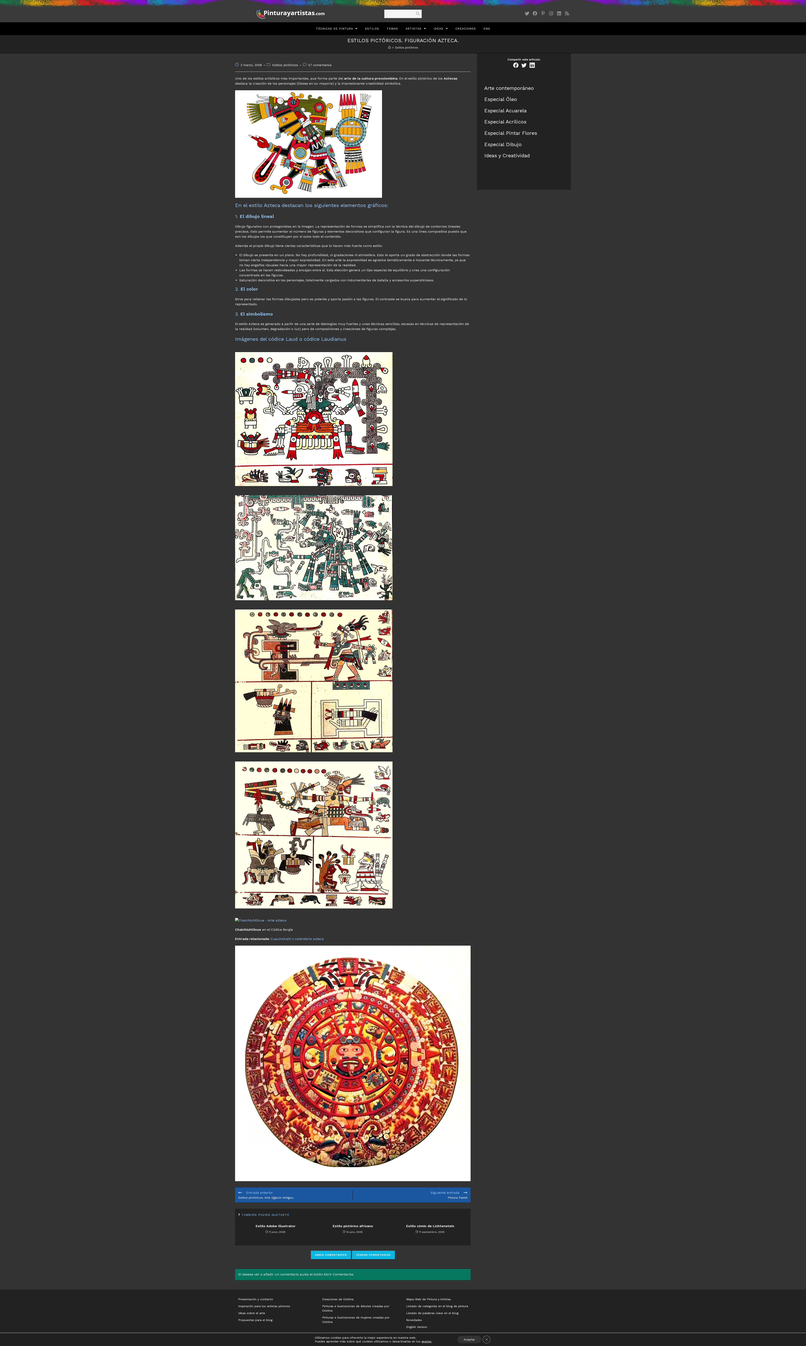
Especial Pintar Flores (510, 133)
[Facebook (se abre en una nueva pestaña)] (535, 13)
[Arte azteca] (314, 419)
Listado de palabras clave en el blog (432, 1313)
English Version (416, 1327)
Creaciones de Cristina (337, 1299)
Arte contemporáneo (509, 88)
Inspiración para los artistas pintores (264, 1306)
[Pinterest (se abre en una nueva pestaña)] (543, 13)
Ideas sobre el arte (251, 1313)
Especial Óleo (500, 99)
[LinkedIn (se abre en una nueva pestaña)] (559, 13)
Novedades (414, 1320)
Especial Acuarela (505, 111)
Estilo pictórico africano (353, 1226)
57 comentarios (320, 65)
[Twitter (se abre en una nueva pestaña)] (527, 13)
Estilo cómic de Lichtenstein (430, 1226)
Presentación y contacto (255, 1299)
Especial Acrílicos (505, 122)
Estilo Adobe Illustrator (276, 1226)
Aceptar (469, 1339)
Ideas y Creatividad (507, 156)
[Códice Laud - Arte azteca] (314, 547)
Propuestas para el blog (255, 1320)
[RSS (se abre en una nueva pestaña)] (567, 13)
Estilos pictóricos (285, 65)
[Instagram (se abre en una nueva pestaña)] (551, 13)
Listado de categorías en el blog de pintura (437, 1306)
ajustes (426, 1341)
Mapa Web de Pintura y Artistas (428, 1299)
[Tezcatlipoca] (308, 144)
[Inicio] (389, 47)
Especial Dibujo (503, 144)
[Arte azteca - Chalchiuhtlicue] (260, 920)
